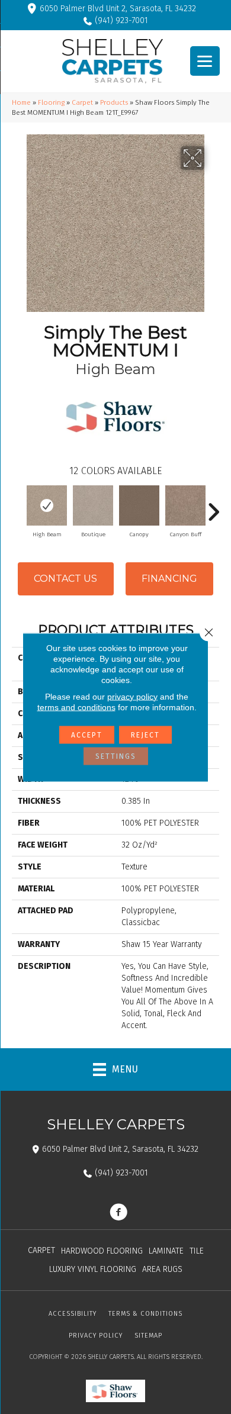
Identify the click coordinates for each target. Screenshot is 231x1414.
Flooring (51, 102)
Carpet (82, 102)
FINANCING (169, 578)
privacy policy (132, 696)
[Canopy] (139, 505)
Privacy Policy (96, 1335)
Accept (86, 734)
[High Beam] (47, 505)
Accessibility (73, 1314)
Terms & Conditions (145, 1314)
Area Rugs (162, 1269)
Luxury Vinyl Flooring (92, 1269)
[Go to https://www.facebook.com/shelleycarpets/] (118, 1213)
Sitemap (148, 1335)
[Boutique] (93, 505)
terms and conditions (76, 706)
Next (213, 506)
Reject (145, 734)
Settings (115, 756)
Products (114, 102)
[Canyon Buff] (185, 505)
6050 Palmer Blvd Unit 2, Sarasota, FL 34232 (118, 9)
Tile (197, 1251)
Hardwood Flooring (102, 1251)
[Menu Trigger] (205, 61)
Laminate (166, 1251)
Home (21, 102)
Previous (18, 506)
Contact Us (65, 578)
